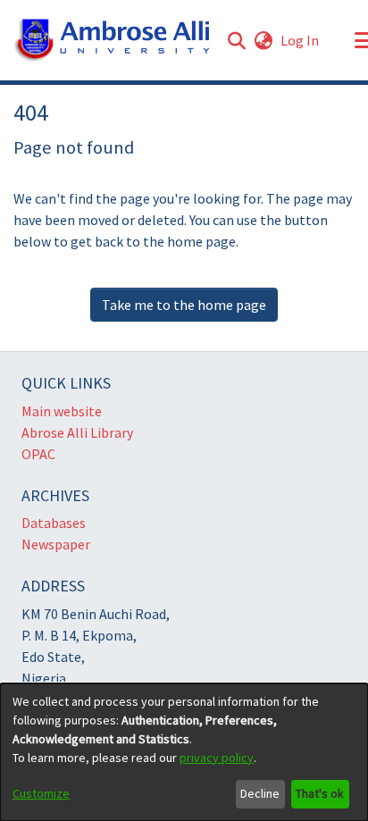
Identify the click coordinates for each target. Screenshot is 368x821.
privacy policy (217, 758)
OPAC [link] (38, 454)
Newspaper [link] (55, 544)
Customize (41, 793)
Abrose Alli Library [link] (77, 432)
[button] (112, 40)
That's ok (320, 793)
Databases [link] (53, 523)
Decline (260, 793)
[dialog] (184, 752)
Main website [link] (61, 411)
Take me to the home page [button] (184, 305)
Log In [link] (300, 40)
